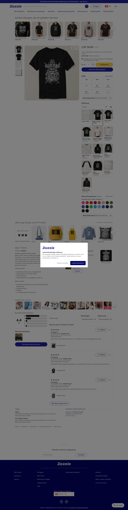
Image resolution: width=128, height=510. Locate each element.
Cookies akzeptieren (78, 263)
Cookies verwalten (62, 263)
